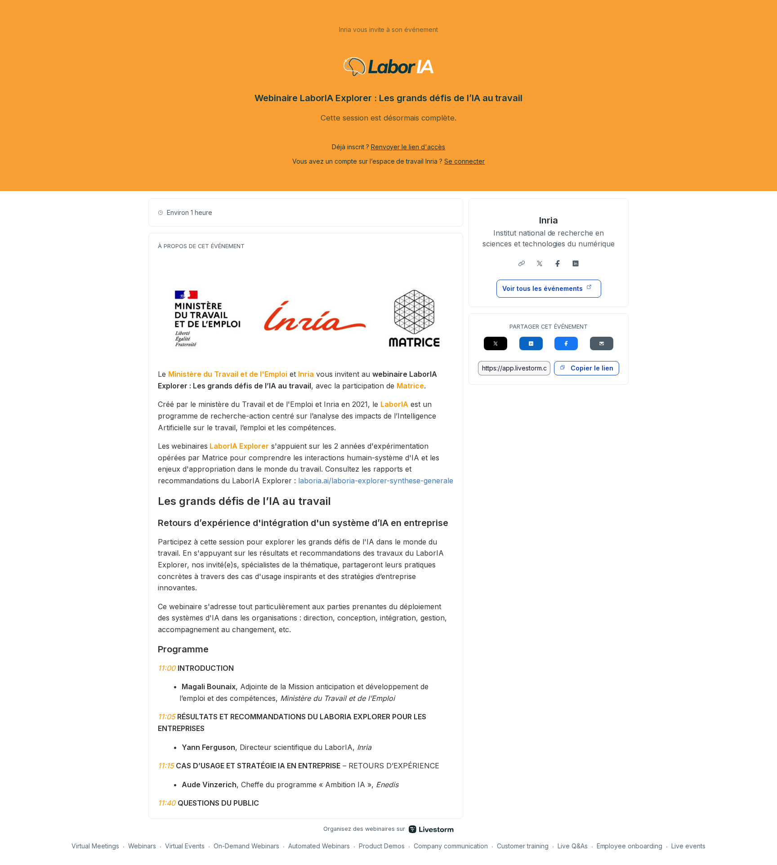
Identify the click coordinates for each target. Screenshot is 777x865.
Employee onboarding (630, 846)
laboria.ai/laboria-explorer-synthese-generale (375, 480)
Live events (688, 846)
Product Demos (382, 846)
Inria (548, 220)
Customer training (523, 846)
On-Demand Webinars (246, 846)
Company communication (451, 846)
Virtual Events (185, 846)
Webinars (142, 846)
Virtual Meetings (95, 846)
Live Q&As (573, 846)
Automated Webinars (319, 846)
